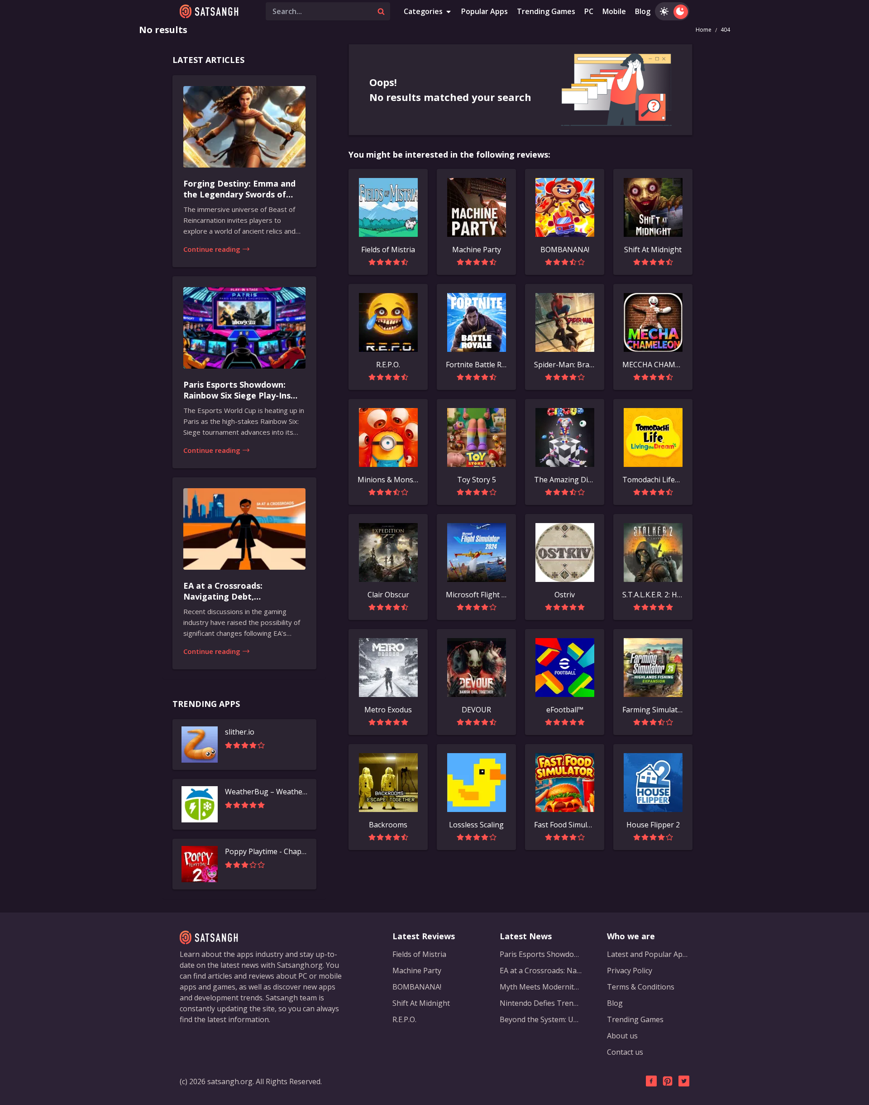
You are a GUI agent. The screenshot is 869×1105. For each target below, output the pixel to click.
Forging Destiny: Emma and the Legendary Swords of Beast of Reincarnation (239, 189)
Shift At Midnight (421, 1003)
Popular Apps (484, 11)
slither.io (239, 732)
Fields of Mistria (419, 954)
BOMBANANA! (416, 987)
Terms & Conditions (640, 987)
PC (588, 11)
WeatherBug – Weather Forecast (266, 792)
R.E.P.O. (404, 1019)
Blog (642, 11)
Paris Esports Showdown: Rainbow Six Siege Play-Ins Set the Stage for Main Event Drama (242, 390)
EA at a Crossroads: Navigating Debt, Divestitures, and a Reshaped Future (242, 591)
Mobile (614, 11)
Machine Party (416, 970)
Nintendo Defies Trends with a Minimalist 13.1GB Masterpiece (541, 1003)
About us (622, 1036)
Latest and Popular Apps (648, 954)
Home (703, 30)
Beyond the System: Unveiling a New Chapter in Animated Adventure (541, 1019)
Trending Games (546, 11)
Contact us (625, 1052)
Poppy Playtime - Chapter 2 (266, 851)
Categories (423, 11)
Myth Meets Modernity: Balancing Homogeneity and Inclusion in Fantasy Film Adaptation (541, 987)
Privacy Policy (629, 970)
